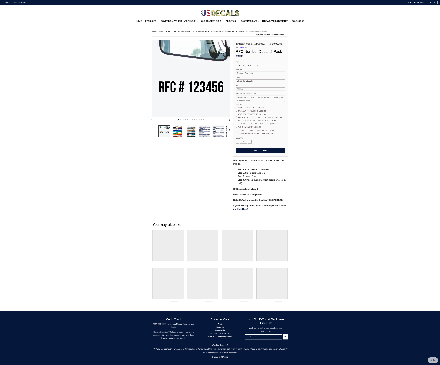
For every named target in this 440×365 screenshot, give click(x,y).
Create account (419, 2)
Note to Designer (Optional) (246, 93)
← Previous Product (262, 34)
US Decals (223, 357)
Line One (239, 69)
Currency (17, 2)
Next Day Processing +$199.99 (252, 114)
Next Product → (281, 34)
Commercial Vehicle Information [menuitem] (178, 21)
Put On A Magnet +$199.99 (249, 127)
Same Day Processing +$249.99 (252, 111)
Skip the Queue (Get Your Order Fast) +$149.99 (260, 117)
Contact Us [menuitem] (298, 21)
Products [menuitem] (150, 21)
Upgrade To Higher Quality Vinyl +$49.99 (257, 130)
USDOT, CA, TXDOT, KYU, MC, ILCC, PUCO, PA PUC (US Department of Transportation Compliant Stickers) (201, 31)
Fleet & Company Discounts (220, 337)
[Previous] (152, 119)
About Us (220, 327)
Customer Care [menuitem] (249, 21)
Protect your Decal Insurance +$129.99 (257, 121)
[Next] (229, 119)
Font (237, 85)
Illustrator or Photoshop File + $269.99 (257, 124)
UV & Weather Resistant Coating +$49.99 (256, 133)
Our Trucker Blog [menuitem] (211, 21)
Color (238, 77)
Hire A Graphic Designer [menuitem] (275, 21)
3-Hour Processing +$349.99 (251, 108)
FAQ (220, 324)
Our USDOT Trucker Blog (220, 333)
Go (285, 337)
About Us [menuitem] (231, 21)
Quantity (239, 138)
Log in (409, 2)
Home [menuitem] (139, 21)
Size (237, 62)
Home (154, 31)
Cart (434, 2)
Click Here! (242, 209)
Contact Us (220, 330)
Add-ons (239, 105)
